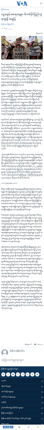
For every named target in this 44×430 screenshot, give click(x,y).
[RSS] (28, 374)
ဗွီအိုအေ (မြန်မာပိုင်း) (7, 24)
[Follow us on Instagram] (18, 374)
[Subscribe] (37, 374)
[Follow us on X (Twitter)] (8, 374)
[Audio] (28, 427)
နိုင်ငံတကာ (5, 9)
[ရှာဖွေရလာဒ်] (38, 427)
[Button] (39, 33)
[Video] (19, 427)
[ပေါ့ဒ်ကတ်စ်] (32, 374)
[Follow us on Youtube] (13, 374)
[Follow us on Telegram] (23, 374)
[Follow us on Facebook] (3, 374)
